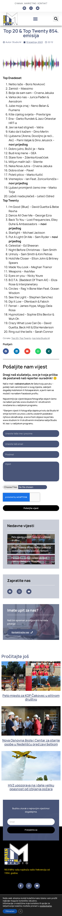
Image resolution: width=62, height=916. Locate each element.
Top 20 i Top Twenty (21, 338)
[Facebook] (24, 8)
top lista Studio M (41, 338)
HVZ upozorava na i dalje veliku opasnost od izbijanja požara (31, 787)
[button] (35, 18)
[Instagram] (31, 8)
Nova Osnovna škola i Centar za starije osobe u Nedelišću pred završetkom (31, 742)
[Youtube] (37, 8)
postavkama (46, 906)
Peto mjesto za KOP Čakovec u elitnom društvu (31, 697)
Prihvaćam (10, 911)
